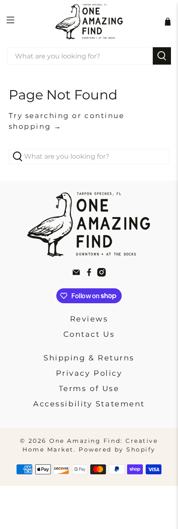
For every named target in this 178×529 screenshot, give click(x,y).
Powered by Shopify (117, 449)
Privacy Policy (89, 373)
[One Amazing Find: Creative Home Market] (89, 21)
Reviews (89, 319)
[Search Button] (162, 56)
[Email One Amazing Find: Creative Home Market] (76, 274)
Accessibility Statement (89, 403)
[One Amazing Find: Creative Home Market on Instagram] (101, 274)
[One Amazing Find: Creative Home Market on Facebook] (89, 274)
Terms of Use (89, 388)
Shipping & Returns (89, 357)
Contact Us (89, 334)
